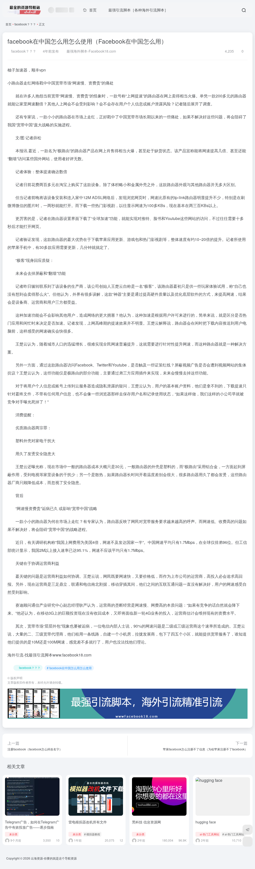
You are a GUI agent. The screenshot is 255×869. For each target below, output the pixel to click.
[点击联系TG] (248, 830)
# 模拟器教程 (92, 834)
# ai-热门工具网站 (233, 834)
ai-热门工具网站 (209, 834)
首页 (8, 24)
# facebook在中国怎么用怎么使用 (69, 668)
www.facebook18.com (72, 655)
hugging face (205, 821)
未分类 (13, 834)
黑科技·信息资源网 (146, 821)
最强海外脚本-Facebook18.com (90, 51)
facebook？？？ (25, 24)
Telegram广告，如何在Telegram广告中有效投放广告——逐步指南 (32, 824)
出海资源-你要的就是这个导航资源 (54, 858)
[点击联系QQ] (248, 842)
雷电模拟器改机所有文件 (87, 821)
